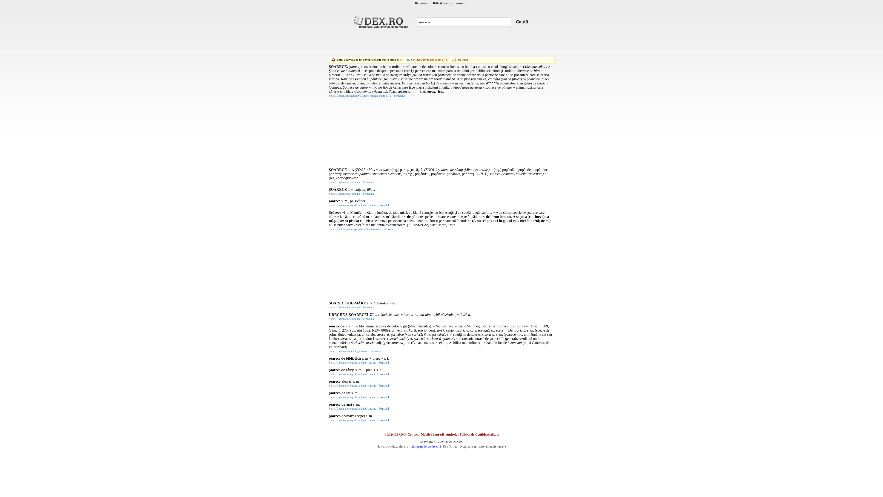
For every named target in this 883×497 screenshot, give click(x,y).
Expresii (438, 434)
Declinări (462, 59)
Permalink (399, 95)
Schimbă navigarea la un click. (430, 59)
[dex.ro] (382, 22)
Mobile (425, 434)
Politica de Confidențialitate (479, 434)
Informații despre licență (425, 446)
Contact (413, 434)
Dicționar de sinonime (348, 182)
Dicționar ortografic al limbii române (356, 205)
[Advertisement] (441, 42)
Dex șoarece (422, 3)
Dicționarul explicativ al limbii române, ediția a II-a (363, 95)
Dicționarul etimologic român (352, 351)
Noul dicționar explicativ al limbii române (358, 229)
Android (452, 434)
